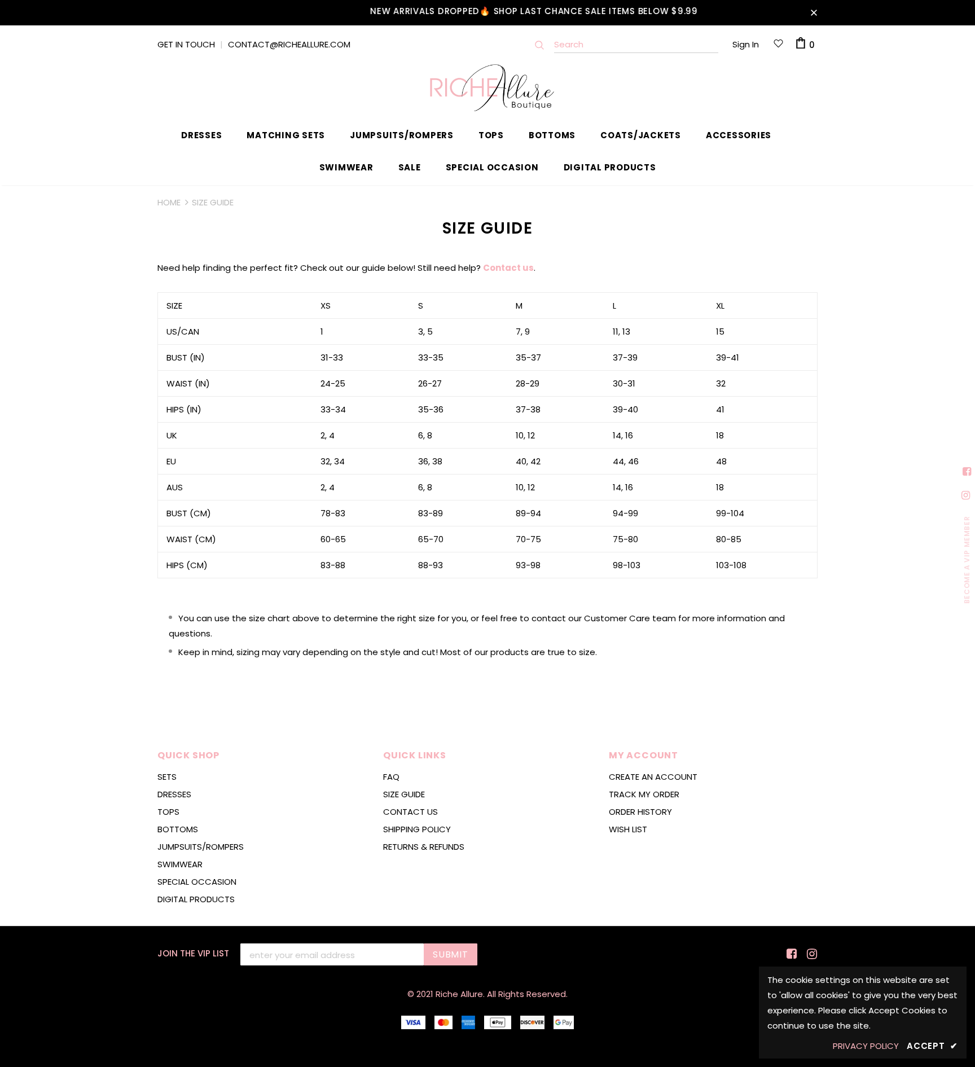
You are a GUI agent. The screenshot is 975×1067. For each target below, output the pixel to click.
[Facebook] (790, 954)
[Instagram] (810, 954)
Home (169, 202)
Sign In (745, 44)
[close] (813, 12)
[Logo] (487, 88)
